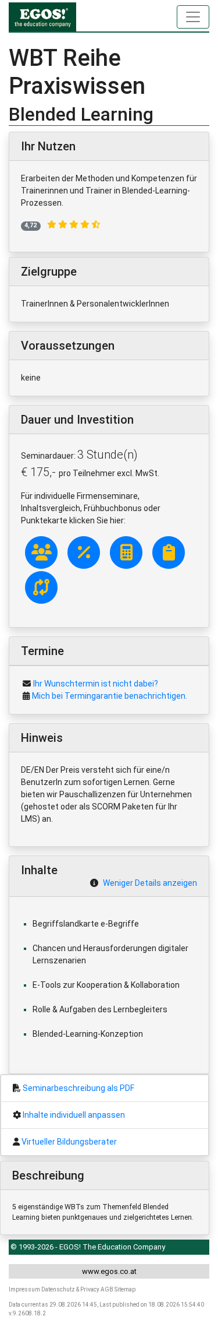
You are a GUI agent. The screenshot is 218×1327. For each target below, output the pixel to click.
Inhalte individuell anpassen (74, 1115)
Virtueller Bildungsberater (69, 1141)
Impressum (24, 1289)
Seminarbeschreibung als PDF (78, 1088)
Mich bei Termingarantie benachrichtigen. (109, 696)
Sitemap (125, 1289)
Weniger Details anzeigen (150, 883)
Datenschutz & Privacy (70, 1289)
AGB (107, 1289)
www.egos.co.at (109, 1271)
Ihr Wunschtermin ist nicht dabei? (95, 683)
